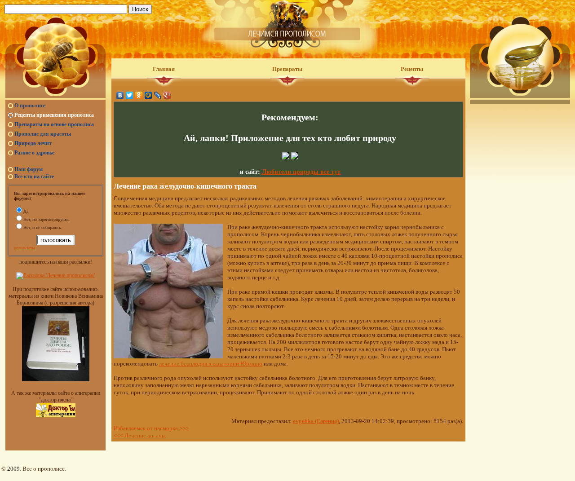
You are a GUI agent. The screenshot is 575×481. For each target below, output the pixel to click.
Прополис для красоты (42, 134)
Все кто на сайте (34, 176)
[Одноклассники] (139, 95)
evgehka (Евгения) (316, 421)
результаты (24, 247)
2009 (13, 468)
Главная (164, 69)
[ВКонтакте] (120, 95)
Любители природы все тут (301, 171)
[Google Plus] (167, 95)
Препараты (287, 69)
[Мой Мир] (148, 95)
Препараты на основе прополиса (54, 124)
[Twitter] (129, 95)
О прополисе (29, 105)
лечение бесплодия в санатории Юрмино (210, 363)
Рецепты (412, 69)
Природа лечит (33, 143)
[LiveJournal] (158, 95)
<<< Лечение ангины (140, 435)
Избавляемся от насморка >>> (151, 428)
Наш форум (28, 169)
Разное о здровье (34, 153)
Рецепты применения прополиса (54, 115)
